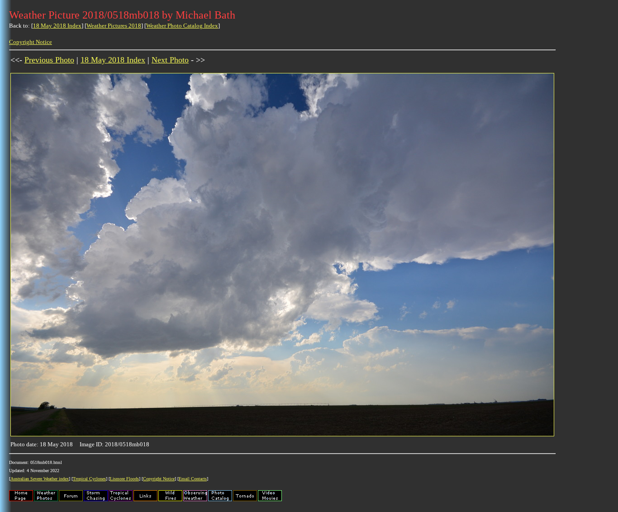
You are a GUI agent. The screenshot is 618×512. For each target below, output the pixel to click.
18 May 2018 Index (57, 25)
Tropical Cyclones (89, 478)
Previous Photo (49, 59)
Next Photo (170, 59)
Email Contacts (193, 478)
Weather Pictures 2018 (113, 25)
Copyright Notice (30, 42)
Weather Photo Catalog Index (182, 25)
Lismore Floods (124, 478)
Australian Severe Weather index (39, 478)
